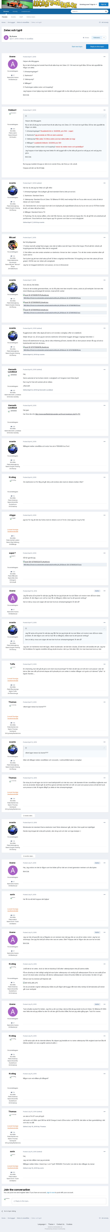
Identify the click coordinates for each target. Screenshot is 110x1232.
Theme (51, 1224)
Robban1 (12, 110)
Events (13, 17)
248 (13, 390)
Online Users (31, 17)
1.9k (13, 256)
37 (13, 75)
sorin (12, 894)
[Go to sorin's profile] (13, 902)
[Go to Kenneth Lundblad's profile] (13, 379)
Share (86, 37)
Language (41, 1224)
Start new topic (77, 46)
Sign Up (103, 4)
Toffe (12, 664)
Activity (15, 11)
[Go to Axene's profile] (6, 37)
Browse (6, 11)
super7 (12, 553)
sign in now (51, 1192)
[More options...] (104, 56)
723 (13, 571)
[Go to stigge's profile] (13, 522)
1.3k (13, 202)
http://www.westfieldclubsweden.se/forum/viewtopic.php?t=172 (57, 414)
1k (13, 536)
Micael (12, 237)
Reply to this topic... (22, 1201)
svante (12, 183)
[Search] (106, 11)
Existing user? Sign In (88, 4)
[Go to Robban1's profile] (13, 117)
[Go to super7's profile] (13, 560)
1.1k (13, 496)
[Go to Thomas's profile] (13, 709)
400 (13, 129)
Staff (21, 17)
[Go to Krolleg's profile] (13, 485)
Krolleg (12, 477)
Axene (14, 36)
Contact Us (60, 1224)
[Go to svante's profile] (13, 190)
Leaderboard (25, 11)
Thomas (12, 702)
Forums (4, 17)
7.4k (13, 723)
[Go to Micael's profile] (13, 245)
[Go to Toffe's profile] (13, 671)
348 (13, 685)
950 (13, 915)
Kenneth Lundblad (12, 370)
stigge (12, 515)
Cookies (69, 1224)
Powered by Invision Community (55, 1229)
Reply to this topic (97, 46)
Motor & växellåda (26, 39)
